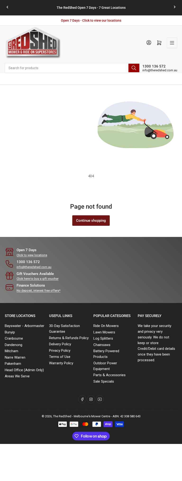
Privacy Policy (59, 350)
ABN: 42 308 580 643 (127, 416)
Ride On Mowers (106, 326)
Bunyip (10, 332)
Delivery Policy (60, 344)
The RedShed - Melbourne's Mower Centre (81, 416)
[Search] (134, 68)
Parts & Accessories (109, 375)
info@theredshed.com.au (159, 70)
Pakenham (13, 363)
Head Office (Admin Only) (24, 370)
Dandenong (13, 345)
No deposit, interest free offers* (38, 290)
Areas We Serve (17, 376)
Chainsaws (101, 345)
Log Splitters (103, 338)
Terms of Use (59, 357)
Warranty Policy (61, 363)
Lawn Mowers (104, 332)
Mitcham (11, 351)
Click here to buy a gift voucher (38, 278)
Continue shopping (91, 220)
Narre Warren (15, 357)
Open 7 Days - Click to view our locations (91, 20)
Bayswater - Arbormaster (24, 326)
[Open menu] (172, 43)
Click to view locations (32, 255)
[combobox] (72, 68)
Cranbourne (14, 338)
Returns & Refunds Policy (69, 338)
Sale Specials (103, 381)
